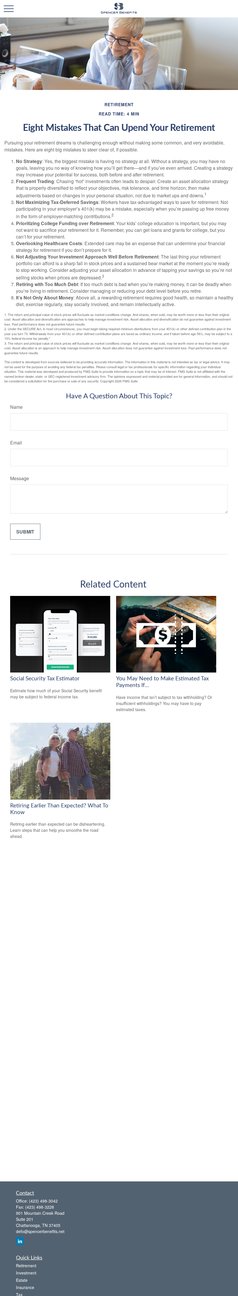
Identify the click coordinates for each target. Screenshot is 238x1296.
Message (19, 478)
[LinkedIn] (20, 1241)
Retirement (26, 1265)
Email (16, 442)
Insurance (25, 1287)
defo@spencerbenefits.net (40, 1231)
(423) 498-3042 (43, 1201)
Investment (26, 1273)
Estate (22, 1280)
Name (16, 407)
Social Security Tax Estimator (45, 679)
